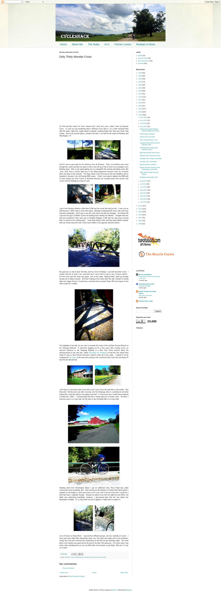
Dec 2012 (143, 117)
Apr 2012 (143, 193)
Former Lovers (122, 44)
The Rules (94, 44)
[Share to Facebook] (80, 554)
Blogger (129, 590)
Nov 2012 (143, 120)
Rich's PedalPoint (145, 274)
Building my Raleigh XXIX (149, 177)
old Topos (72, 357)
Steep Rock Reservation (98, 557)
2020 (140, 91)
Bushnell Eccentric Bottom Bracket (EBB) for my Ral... (150, 130)
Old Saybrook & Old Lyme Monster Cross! (149, 148)
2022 (140, 85)
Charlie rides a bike (146, 301)
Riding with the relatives (148, 164)
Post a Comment (68, 568)
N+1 (107, 44)
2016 (140, 103)
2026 (140, 73)
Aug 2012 (143, 181)
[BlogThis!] (75, 554)
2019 (140, 94)
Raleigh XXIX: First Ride (148, 162)
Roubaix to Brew (145, 44)
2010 (140, 209)
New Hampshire (143, 61)
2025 (140, 76)
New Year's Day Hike (145, 295)
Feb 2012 (143, 199)
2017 (140, 100)
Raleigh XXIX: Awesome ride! (150, 156)
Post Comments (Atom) (77, 576)
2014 (140, 109)
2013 (140, 112)
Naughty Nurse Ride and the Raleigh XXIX (150, 144)
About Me (77, 44)
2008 (140, 215)
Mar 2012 (143, 196)
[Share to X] (77, 554)
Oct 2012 (143, 123)
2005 (140, 224)
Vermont (141, 63)
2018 (140, 97)
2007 (140, 218)
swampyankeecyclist (146, 284)
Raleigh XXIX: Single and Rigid (151, 158)
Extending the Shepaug (98, 353)
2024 (140, 79)
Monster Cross (70, 557)
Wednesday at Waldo (147, 134)
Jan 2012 (143, 202)
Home (63, 44)
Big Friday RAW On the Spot (149, 153)
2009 (140, 212)
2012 (140, 115)
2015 (140, 106)
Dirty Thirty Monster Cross (149, 140)
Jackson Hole (142, 58)
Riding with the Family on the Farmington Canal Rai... (150, 168)
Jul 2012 (143, 184)
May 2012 (143, 190)
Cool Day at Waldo (144, 286)
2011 (140, 206)
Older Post (124, 573)
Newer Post (64, 573)
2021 (140, 88)
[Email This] (72, 554)
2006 (140, 221)
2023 (140, 82)
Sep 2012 (143, 126)
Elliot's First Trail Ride (147, 137)
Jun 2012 (143, 187)
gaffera (114, 590)
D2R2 (140, 56)
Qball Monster (79, 557)
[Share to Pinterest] (82, 554)
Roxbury (87, 557)
